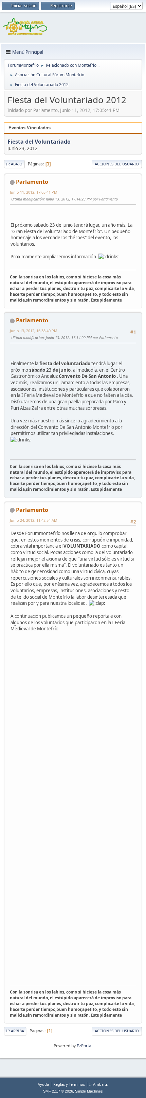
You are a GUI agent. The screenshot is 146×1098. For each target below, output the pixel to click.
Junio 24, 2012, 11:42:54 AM (33, 520)
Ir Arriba (15, 1030)
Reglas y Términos (69, 1084)
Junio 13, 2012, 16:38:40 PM (33, 330)
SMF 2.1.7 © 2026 (58, 1091)
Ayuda (43, 1084)
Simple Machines (89, 1091)
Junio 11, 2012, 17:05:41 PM (33, 192)
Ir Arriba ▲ (98, 1084)
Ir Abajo (14, 163)
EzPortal (84, 1046)
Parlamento (32, 181)
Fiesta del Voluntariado (39, 141)
